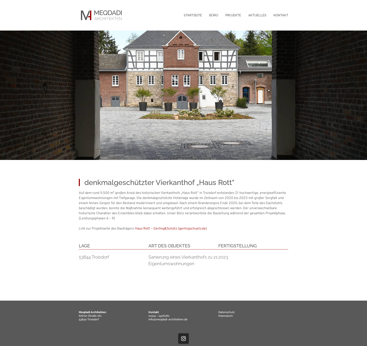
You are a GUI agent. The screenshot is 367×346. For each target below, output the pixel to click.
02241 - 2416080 (158, 315)
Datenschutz (226, 312)
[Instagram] (183, 338)
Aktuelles (257, 15)
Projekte (233, 15)
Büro (213, 15)
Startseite (193, 15)
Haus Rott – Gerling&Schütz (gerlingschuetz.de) (171, 229)
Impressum (225, 315)
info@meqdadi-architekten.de (168, 319)
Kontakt (281, 15)
